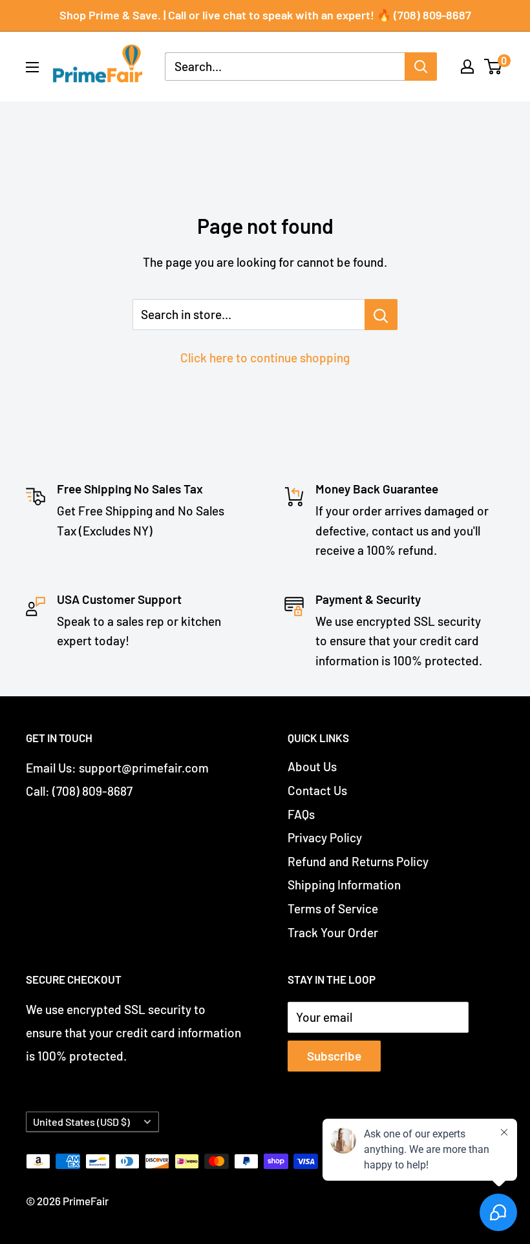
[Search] (421, 66)
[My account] (467, 66)
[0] (493, 66)
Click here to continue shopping (265, 357)
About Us (312, 766)
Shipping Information (344, 884)
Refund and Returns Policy (358, 861)
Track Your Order (333, 932)
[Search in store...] (381, 314)
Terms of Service (333, 908)
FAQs (301, 814)
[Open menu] (32, 67)
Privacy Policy (325, 837)
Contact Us (317, 790)
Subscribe (334, 1055)
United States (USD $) (81, 1121)
